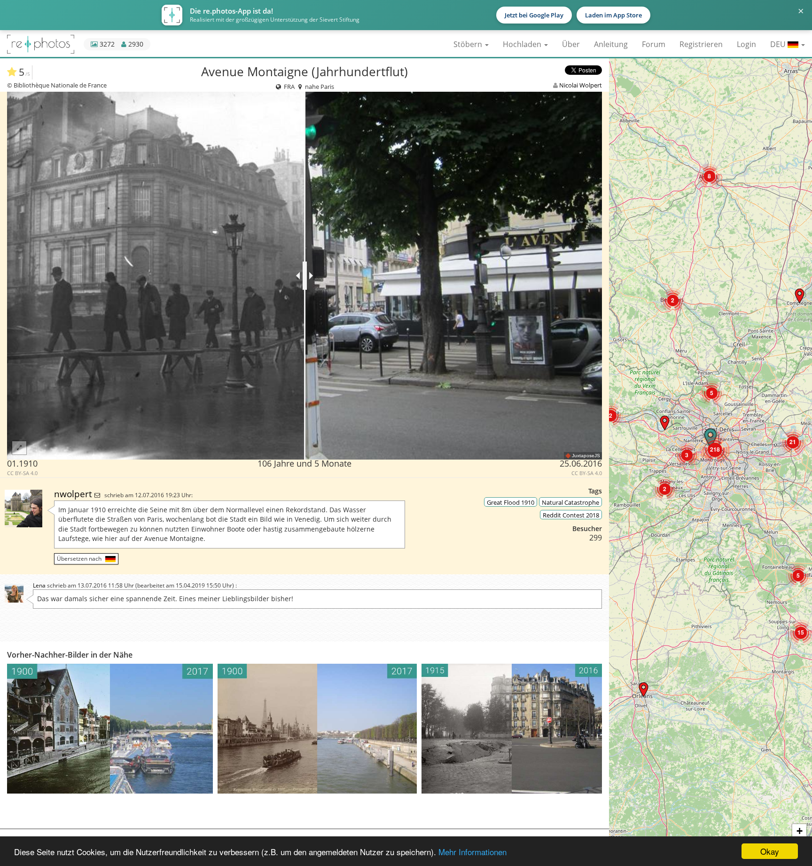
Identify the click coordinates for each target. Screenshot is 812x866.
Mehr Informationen (472, 852)
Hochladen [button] (523, 44)
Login (746, 44)
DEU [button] (779, 44)
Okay (769, 851)
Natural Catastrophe (570, 502)
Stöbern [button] (468, 44)
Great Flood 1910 (510, 502)
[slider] (305, 276)
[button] (643, 689)
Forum (653, 44)
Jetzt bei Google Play (534, 15)
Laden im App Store (613, 15)
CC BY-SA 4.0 (22, 473)
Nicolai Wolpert (580, 85)
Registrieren (701, 44)
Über (571, 44)
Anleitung (611, 44)
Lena (39, 585)
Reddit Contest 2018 (571, 515)
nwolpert (74, 493)
